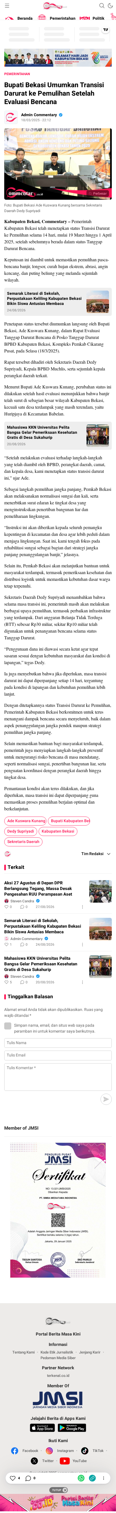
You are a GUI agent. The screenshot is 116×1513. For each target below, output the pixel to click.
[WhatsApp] (81, 1478)
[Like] (12, 1478)
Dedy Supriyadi (20, 831)
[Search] (102, 5)
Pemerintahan (17, 74)
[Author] (11, 117)
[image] (100, 891)
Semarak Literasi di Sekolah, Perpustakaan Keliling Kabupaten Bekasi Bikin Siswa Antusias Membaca (44, 298)
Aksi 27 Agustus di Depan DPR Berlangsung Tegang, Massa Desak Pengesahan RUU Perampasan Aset (38, 888)
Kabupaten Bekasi (58, 831)
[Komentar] (27, 1478)
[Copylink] (92, 1478)
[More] (82, 907)
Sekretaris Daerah (23, 842)
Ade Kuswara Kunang (26, 821)
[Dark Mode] (110, 5)
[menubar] (7, 5)
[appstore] (42, 1429)
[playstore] (72, 1429)
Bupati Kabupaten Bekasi (70, 821)
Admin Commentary (39, 115)
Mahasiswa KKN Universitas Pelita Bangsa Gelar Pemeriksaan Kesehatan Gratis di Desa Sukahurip (42, 432)
